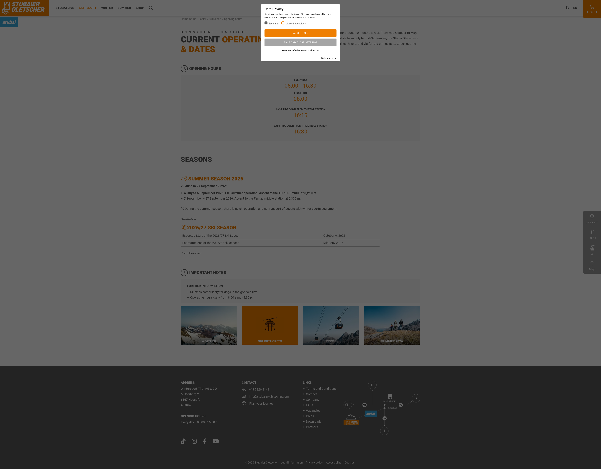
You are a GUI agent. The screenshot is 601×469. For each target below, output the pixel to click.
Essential (274, 23)
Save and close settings (300, 42)
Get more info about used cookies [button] (299, 50)
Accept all (300, 33)
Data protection (328, 58)
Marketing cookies (295, 23)
